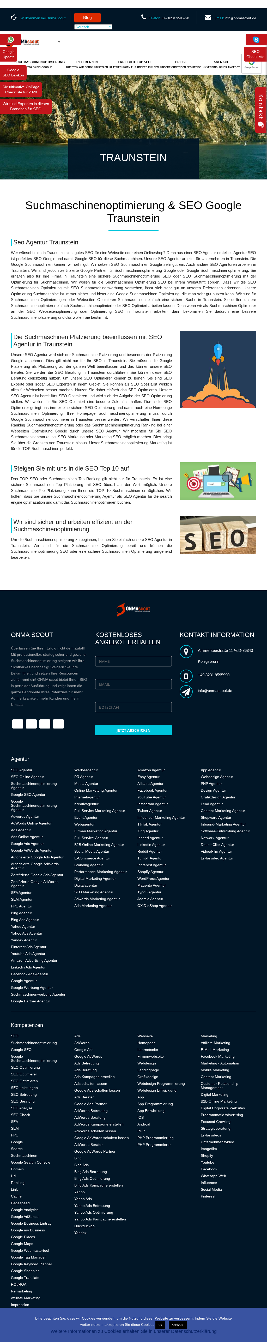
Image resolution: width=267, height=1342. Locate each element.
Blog (87, 17)
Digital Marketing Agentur (95, 878)
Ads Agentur (21, 830)
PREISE (180, 64)
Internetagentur (87, 797)
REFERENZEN (87, 64)
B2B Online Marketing (219, 1101)
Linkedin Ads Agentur (28, 967)
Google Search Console (30, 1162)
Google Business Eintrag (31, 1223)
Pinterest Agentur (151, 865)
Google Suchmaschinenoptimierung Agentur (34, 805)
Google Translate (25, 1277)
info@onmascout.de (240, 18)
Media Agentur (86, 783)
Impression (20, 1305)
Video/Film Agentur (216, 851)
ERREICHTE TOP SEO (134, 64)
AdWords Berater (88, 1144)
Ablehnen (178, 1324)
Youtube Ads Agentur (28, 954)
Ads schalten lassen (90, 1083)
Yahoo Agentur (23, 926)
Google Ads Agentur (27, 843)
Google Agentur (24, 981)
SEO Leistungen (24, 1088)
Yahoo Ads (83, 1199)
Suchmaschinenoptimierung (34, 1043)
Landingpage (148, 1070)
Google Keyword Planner (31, 1264)
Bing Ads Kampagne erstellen (98, 1185)
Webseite (145, 1036)
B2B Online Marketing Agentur (99, 844)
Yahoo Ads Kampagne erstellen (100, 1219)
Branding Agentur (88, 865)
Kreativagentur (86, 804)
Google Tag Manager (28, 1257)
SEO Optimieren (24, 1081)
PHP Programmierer (154, 1144)
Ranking (18, 1183)
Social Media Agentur (91, 851)
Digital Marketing (214, 1094)
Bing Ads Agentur (25, 920)
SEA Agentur (21, 892)
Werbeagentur (86, 770)
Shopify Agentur (150, 872)
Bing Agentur (21, 913)
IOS (140, 1117)
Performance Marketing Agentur (100, 872)
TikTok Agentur (149, 824)
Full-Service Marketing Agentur (99, 811)
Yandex (80, 1233)
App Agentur (211, 770)
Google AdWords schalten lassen (101, 1138)
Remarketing (21, 1291)
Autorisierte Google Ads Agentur (37, 857)
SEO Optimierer (24, 1074)
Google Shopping (25, 1271)
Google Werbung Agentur (32, 987)
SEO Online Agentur (27, 777)
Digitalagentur (85, 885)
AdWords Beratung (90, 1117)
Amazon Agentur (151, 770)
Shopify (207, 1155)
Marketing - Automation (220, 1063)
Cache (16, 1196)
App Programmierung (155, 1104)
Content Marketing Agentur (223, 811)
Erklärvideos (211, 1135)
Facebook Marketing (218, 1056)
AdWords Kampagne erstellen (99, 1124)
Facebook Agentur (152, 790)
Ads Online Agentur (27, 837)
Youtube (207, 1162)
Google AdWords (88, 1056)
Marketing (209, 1036)
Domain (17, 1169)
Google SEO (21, 1050)
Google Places (23, 1237)
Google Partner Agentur (30, 1001)
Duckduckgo (84, 1226)
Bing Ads (81, 1165)
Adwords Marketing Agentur (97, 899)
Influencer (209, 1183)
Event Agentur (86, 817)
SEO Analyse (21, 1108)
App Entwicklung (151, 1111)
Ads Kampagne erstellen (94, 1077)
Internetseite (147, 1050)
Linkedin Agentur (151, 844)
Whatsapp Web (213, 1176)
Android (143, 1124)
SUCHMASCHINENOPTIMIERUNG (39, 64)
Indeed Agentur (150, 838)
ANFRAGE (221, 64)
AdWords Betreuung (91, 1111)
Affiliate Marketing (25, 1298)
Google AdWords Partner (95, 1151)
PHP (141, 1131)
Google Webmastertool (30, 1250)
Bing (78, 1158)
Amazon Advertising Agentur (34, 960)
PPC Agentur (21, 906)
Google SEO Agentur (28, 794)
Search (17, 1149)
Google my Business (28, 1230)
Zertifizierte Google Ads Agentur (37, 875)
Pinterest (208, 1196)
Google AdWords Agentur (32, 850)
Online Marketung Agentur (96, 790)
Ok (160, 1324)
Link (14, 1189)
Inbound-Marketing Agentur (223, 824)
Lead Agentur (212, 804)
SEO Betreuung (24, 1094)
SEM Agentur (22, 899)
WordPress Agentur (153, 878)
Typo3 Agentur (149, 892)
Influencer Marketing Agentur (161, 817)
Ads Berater (84, 1097)
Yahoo (79, 1192)
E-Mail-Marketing (215, 1050)
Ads (77, 1036)
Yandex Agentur (24, 940)
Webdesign (146, 1063)
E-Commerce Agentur (92, 858)
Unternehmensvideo (217, 1142)
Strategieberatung (215, 1128)
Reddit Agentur (149, 851)
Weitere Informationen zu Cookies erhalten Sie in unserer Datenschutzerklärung (134, 1331)
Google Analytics (24, 1210)
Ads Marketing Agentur (93, 906)
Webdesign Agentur (217, 777)
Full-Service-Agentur (91, 838)
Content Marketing (216, 1077)
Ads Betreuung (86, 1063)
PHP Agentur (211, 783)
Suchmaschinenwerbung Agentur (38, 994)
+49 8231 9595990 (175, 18)
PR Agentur (83, 777)
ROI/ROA (18, 1284)
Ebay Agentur (148, 777)
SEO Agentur (21, 770)
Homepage (146, 1043)
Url (13, 1176)
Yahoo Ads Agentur (26, 933)
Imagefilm (209, 1149)
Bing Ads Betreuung (90, 1172)
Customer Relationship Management (219, 1085)
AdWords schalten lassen (95, 1131)
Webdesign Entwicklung (157, 1090)
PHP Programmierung (155, 1138)
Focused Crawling (215, 1122)
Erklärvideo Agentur (217, 858)
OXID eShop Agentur (154, 906)
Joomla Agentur (150, 899)
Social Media (211, 1189)
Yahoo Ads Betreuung (92, 1205)
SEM (15, 1128)
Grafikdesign (147, 1077)
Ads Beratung (85, 1070)
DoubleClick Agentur (217, 844)
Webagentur (84, 824)
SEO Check (20, 1115)
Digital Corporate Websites (223, 1108)
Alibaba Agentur (150, 783)
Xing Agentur (148, 831)
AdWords (81, 1043)
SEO (15, 1036)
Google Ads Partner (90, 1104)
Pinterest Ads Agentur (28, 947)
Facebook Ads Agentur (29, 974)
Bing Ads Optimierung (92, 1178)
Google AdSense (25, 1216)
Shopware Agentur (216, 817)
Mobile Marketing (215, 1070)
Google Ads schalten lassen (97, 1090)
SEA (14, 1122)
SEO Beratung (23, 1101)
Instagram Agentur (152, 804)
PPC (14, 1135)
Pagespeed (20, 1203)
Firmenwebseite (150, 1056)
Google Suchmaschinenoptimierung (34, 1058)
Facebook (209, 1169)
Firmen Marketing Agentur (95, 831)
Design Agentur (213, 790)
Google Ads (83, 1050)
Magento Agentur (151, 885)
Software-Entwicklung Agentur (225, 831)
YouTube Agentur (151, 797)
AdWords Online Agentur (31, 823)
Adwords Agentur (25, 816)
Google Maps (22, 1244)
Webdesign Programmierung (161, 1083)
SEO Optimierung (25, 1067)
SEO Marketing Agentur (93, 892)
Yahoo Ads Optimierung (93, 1212)
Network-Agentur (215, 838)
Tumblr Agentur (150, 858)
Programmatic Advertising (222, 1115)
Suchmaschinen (24, 1155)
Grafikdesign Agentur (218, 797)
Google (17, 1142)
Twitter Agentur (149, 811)
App (140, 1097)
